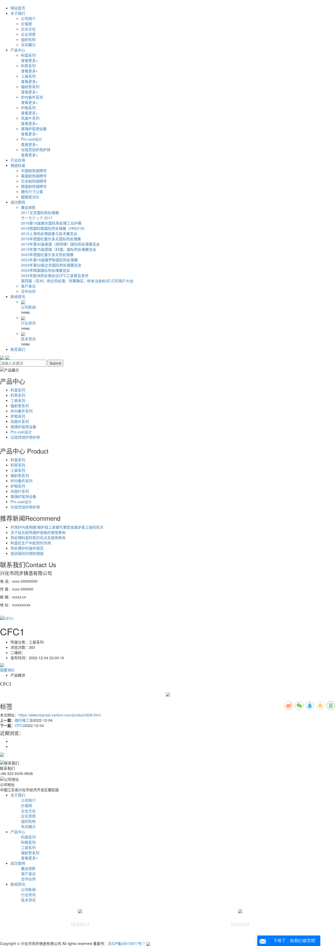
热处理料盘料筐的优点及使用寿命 (38, 537)
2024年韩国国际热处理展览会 (45, 270)
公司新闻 (28, 307)
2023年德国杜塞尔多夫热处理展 (47, 254)
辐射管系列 (30, 86)
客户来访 (28, 286)
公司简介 (28, 18)
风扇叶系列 (30, 118)
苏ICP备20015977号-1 (126, 943)
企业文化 (28, 28)
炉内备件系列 (32, 97)
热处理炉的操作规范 (27, 548)
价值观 (26, 23)
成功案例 (17, 202)
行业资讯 (28, 323)
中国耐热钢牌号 (34, 170)
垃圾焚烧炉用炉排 (35, 149)
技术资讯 (28, 338)
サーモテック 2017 (36, 217)
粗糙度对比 (30, 196)
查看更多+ (29, 60)
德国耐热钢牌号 (34, 186)
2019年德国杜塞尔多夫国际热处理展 (51, 238)
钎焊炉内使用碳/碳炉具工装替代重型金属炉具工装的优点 (56, 527)
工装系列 (28, 76)
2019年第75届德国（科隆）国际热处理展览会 (58, 249)
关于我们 (17, 13)
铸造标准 (17, 165)
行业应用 (17, 160)
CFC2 (19, 725)
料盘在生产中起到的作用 (30, 542)
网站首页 (17, 7)
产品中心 (17, 49)
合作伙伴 (28, 291)
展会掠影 (28, 207)
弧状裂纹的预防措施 (27, 553)
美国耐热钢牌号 (34, 175)
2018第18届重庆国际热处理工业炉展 (51, 223)
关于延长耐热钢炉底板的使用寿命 (38, 532)
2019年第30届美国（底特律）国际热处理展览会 (60, 244)
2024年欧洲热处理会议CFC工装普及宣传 (54, 275)
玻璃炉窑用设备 (34, 128)
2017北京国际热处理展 (40, 212)
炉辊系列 (28, 107)
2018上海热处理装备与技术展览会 (49, 233)
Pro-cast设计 (31, 139)
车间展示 (28, 44)
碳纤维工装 (24, 720)
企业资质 (28, 34)
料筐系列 (28, 65)
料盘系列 (28, 55)
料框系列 (28, 842)
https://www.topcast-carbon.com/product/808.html (59, 715)
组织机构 (28, 39)
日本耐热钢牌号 (34, 181)
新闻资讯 (17, 296)
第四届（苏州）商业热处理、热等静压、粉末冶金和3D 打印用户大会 (77, 280)
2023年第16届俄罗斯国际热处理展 (49, 259)
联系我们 (17, 349)
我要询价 (7, 669)
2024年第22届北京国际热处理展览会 (51, 265)
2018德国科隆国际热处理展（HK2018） (54, 228)
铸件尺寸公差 (32, 191)
